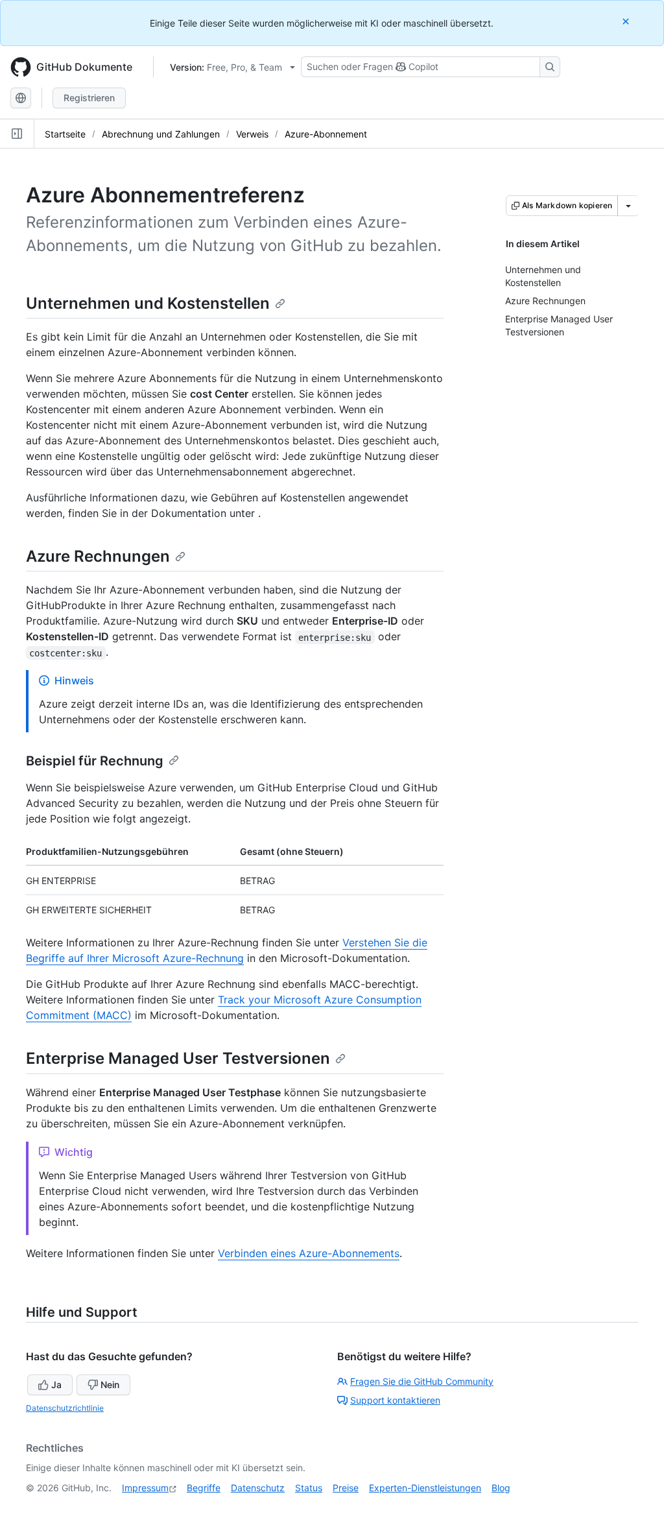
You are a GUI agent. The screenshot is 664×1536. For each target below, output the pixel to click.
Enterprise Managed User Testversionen (178, 1058)
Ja (56, 1384)
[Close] (627, 21)
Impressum (145, 1487)
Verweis (252, 133)
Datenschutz (258, 1487)
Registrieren (89, 97)
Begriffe (203, 1487)
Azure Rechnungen (98, 556)
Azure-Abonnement (326, 133)
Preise (346, 1487)
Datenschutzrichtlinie (65, 1408)
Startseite (65, 133)
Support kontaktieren (395, 1400)
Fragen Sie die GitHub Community (421, 1381)
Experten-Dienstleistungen (425, 1487)
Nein (110, 1384)
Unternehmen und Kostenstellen (148, 303)
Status (308, 1487)
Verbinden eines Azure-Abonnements (308, 1253)
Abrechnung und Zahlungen (161, 133)
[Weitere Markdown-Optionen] (628, 205)
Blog (501, 1487)
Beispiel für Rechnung (94, 761)
